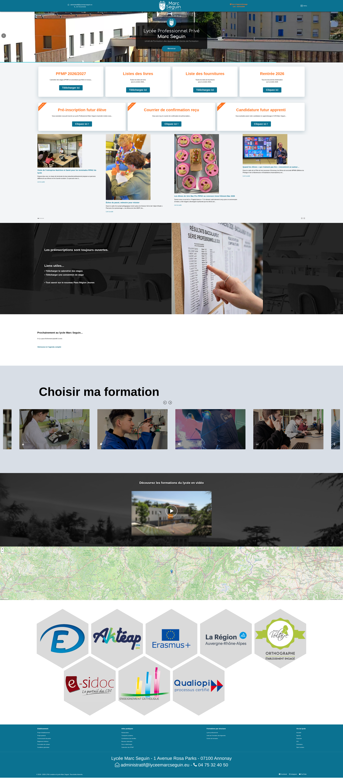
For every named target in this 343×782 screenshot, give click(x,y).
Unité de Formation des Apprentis (216, 735)
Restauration (125, 732)
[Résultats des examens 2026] (217, 268)
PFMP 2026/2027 (71, 73)
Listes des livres (138, 73)
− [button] (2, 551)
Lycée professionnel (212, 732)
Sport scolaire (300, 747)
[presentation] (165, 402)
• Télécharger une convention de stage (64, 275)
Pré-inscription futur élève (82, 110)
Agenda (298, 735)
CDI (297, 741)
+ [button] (2, 549)
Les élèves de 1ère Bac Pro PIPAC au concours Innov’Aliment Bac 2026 (204, 196)
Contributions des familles (128, 738)
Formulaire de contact (43, 744)
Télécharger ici (71, 87)
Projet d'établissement (43, 732)
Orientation (299, 744)
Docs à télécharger (126, 744)
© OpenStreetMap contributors (336, 599)
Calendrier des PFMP (127, 747)
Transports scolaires (127, 735)
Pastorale (299, 738)
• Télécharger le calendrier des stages (63, 271)
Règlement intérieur (43, 741)
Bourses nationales (126, 741)
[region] (171, 35)
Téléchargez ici (138, 90)
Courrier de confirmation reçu (171, 110)
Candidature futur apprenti (261, 110)
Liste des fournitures (205, 73)
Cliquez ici (272, 90)
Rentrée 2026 (272, 73)
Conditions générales (43, 747)
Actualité (298, 732)
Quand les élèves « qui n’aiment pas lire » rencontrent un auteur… (271, 167)
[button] (171, 49)
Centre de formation (212, 738)
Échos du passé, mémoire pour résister (122, 203)
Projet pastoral (41, 735)
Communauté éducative (44, 738)
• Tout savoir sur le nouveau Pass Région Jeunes (69, 282)
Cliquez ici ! (82, 124)
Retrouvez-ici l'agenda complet (49, 347)
